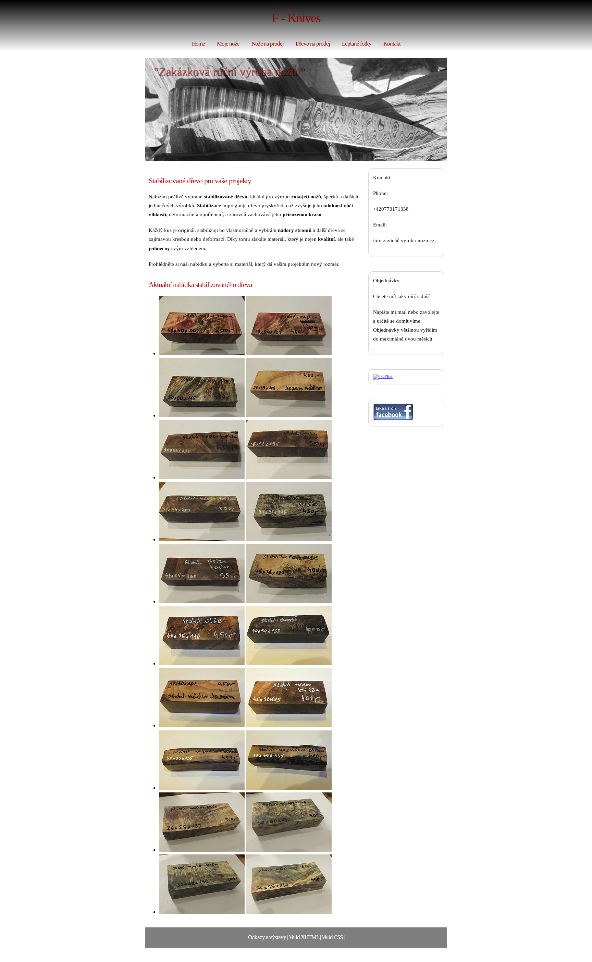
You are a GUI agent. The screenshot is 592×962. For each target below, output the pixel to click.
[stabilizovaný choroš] (289, 663)
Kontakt (391, 43)
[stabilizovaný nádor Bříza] (202, 477)
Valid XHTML (304, 937)
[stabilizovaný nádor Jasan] (202, 353)
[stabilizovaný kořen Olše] (289, 539)
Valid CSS (332, 937)
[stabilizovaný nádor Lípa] (289, 353)
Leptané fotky (356, 43)
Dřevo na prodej (313, 43)
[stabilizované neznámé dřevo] (202, 788)
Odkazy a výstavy (267, 937)
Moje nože (228, 43)
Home (198, 43)
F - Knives (296, 18)
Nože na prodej (267, 43)
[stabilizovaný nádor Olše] (202, 663)
